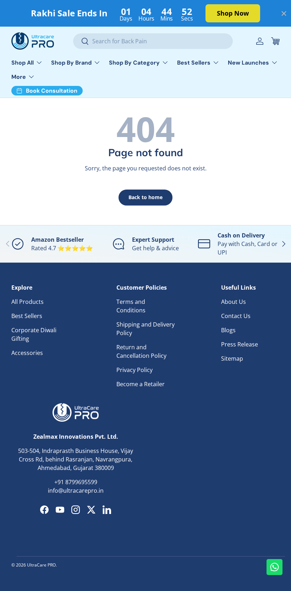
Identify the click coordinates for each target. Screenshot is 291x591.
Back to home (145, 197)
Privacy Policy (134, 370)
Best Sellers (26, 316)
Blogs (228, 330)
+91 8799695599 (75, 482)
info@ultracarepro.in (76, 490)
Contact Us (236, 316)
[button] (275, 41)
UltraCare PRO (41, 565)
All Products (27, 302)
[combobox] (153, 41)
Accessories (27, 353)
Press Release (239, 344)
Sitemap (232, 358)
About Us (233, 302)
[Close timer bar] (284, 13)
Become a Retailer (140, 384)
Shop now (233, 13)
